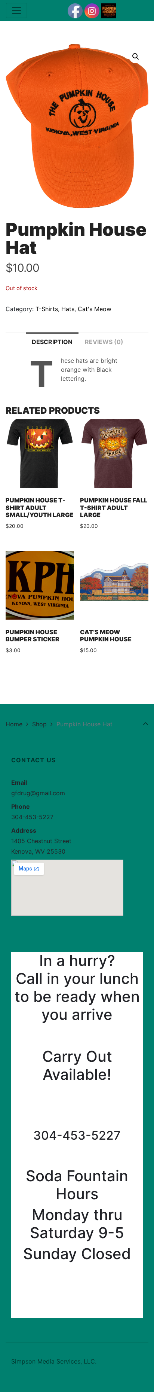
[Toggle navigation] (16, 10)
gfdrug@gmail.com (38, 793)
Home (14, 724)
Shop (39, 724)
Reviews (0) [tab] (104, 342)
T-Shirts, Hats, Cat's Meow (73, 309)
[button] (135, 56)
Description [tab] (52, 342)
